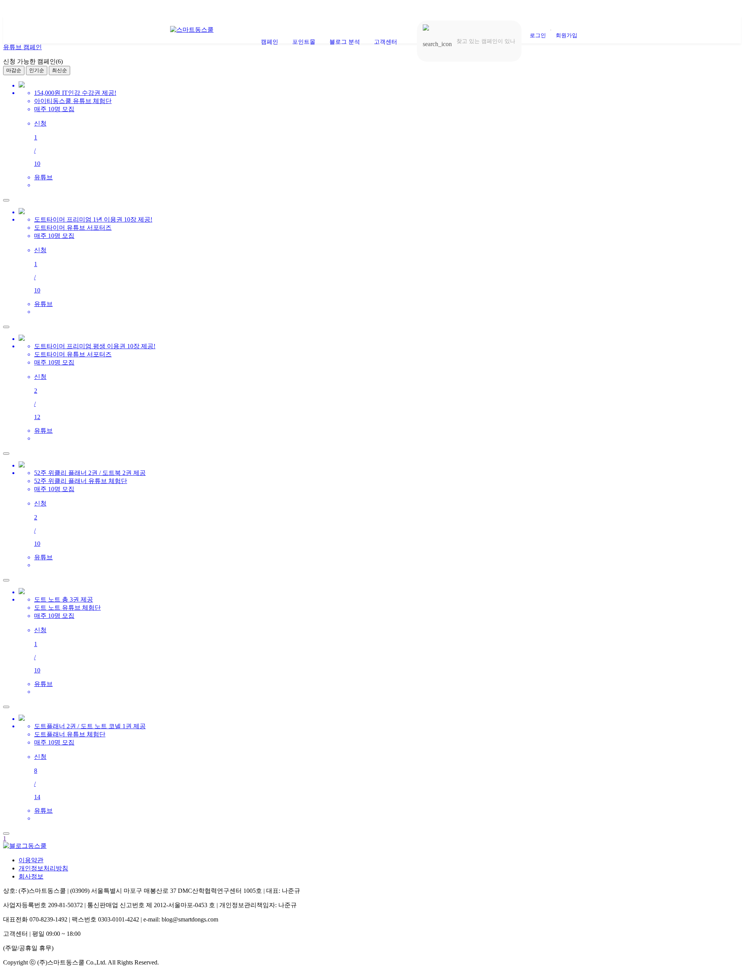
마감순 (13, 70)
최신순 (59, 70)
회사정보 (31, 876)
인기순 (36, 70)
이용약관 (31, 860)
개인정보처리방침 (43, 868)
